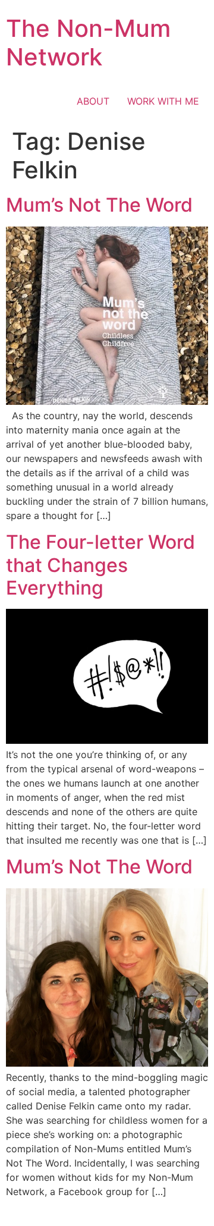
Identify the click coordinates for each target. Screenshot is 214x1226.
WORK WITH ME (163, 101)
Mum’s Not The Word (99, 204)
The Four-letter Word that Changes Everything (100, 564)
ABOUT (93, 101)
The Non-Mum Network (88, 42)
